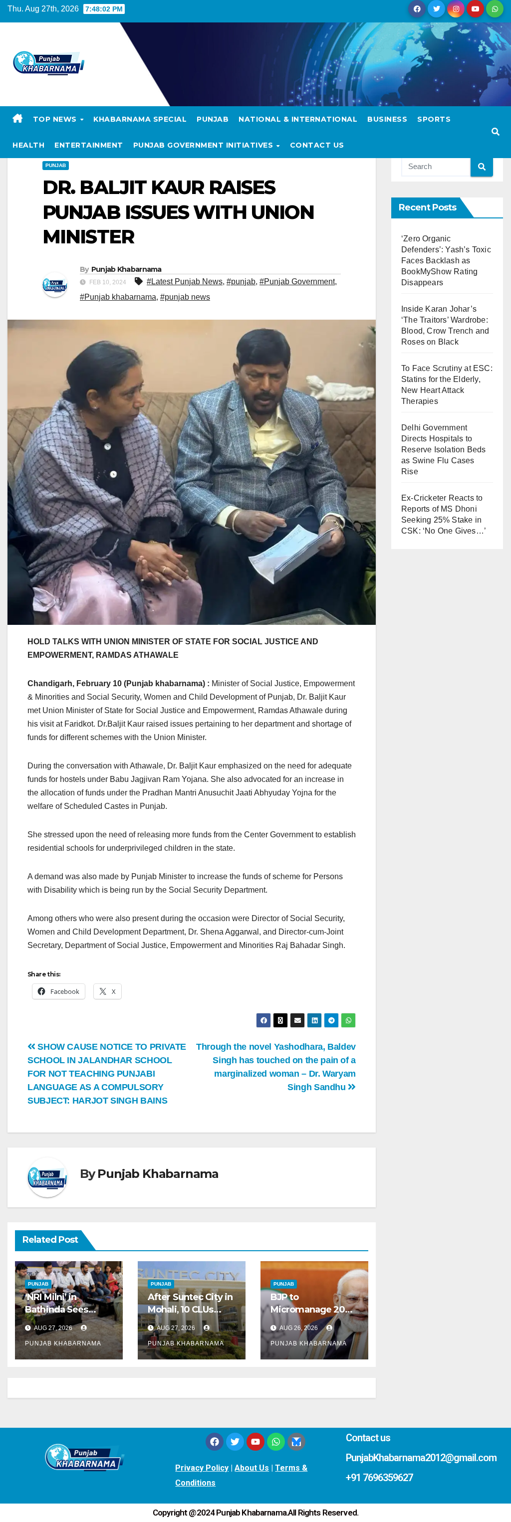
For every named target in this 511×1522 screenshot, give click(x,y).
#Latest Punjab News (185, 281)
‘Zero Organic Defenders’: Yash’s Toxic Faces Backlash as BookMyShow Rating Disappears (446, 260)
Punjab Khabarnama (126, 269)
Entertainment (88, 145)
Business (387, 119)
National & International (298, 119)
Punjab (213, 119)
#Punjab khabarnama (118, 297)
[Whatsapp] (276, 1442)
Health (28, 145)
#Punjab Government (297, 281)
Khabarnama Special (140, 119)
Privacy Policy (202, 1468)
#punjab (241, 281)
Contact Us (317, 145)
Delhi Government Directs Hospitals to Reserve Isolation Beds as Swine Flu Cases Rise (443, 449)
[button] (496, 132)
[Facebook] (215, 1442)
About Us (252, 1468)
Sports (434, 119)
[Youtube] (255, 1442)
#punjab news (185, 297)
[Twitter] (235, 1442)
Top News (56, 119)
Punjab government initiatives (204, 145)
